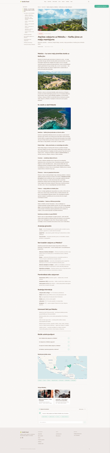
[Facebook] (22, 437)
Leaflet (76, 378)
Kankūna (39, 380)
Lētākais (52, 416)
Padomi (63, 1)
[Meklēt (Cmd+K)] (89, 1)
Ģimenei (47, 416)
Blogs (45, 1)
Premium (56, 416)
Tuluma (44, 380)
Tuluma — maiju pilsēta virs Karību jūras (29, 27)
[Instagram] (20, 437)
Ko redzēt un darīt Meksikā (29, 13)
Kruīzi (59, 1)
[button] (69, 367)
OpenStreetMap (81, 378)
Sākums (39, 6)
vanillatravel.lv (58, 433)
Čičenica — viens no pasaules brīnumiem (29, 24)
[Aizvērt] (85, 409)
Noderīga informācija (28, 42)
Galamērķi (49, 1)
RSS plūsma (58, 435)
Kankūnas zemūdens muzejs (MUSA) (29, 32)
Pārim (43, 416)
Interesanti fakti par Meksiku (29, 44)
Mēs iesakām (55, 1)
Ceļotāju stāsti (40, 443)
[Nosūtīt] (85, 422)
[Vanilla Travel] (24, 1)
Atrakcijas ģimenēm (28, 34)
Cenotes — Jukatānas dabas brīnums (29, 22)
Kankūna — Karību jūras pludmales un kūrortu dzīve (29, 15)
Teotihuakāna (67, 380)
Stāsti (71, 1)
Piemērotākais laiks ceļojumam (27, 40)
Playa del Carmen (55, 380)
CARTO (85, 378)
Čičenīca (48, 380)
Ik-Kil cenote (61, 380)
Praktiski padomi (41, 439)
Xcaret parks (73, 380)
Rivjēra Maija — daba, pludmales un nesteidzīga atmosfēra (29, 18)
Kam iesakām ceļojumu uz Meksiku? (29, 37)
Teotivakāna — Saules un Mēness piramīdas (29, 29)
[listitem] (54, 338)
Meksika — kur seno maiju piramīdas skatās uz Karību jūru (29, 10)
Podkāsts (67, 1)
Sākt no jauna (81, 409)
